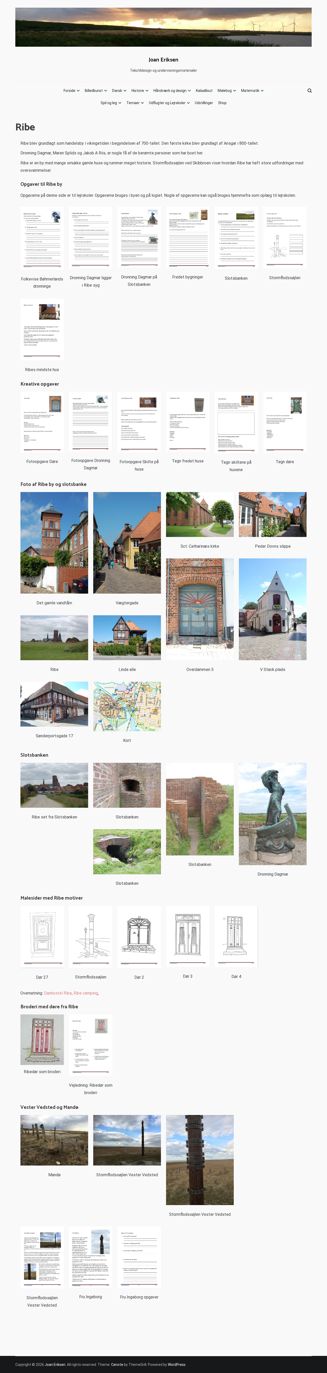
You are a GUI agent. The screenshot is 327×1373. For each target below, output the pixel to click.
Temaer (132, 103)
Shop (222, 103)
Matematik (250, 91)
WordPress (176, 1365)
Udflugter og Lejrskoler (167, 103)
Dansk (117, 91)
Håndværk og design (170, 91)
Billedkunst (94, 91)
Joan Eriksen (163, 60)
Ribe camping (86, 993)
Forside (69, 91)
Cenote (117, 1365)
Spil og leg (109, 103)
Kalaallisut (204, 91)
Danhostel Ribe (58, 993)
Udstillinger (204, 103)
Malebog (225, 91)
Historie (138, 91)
